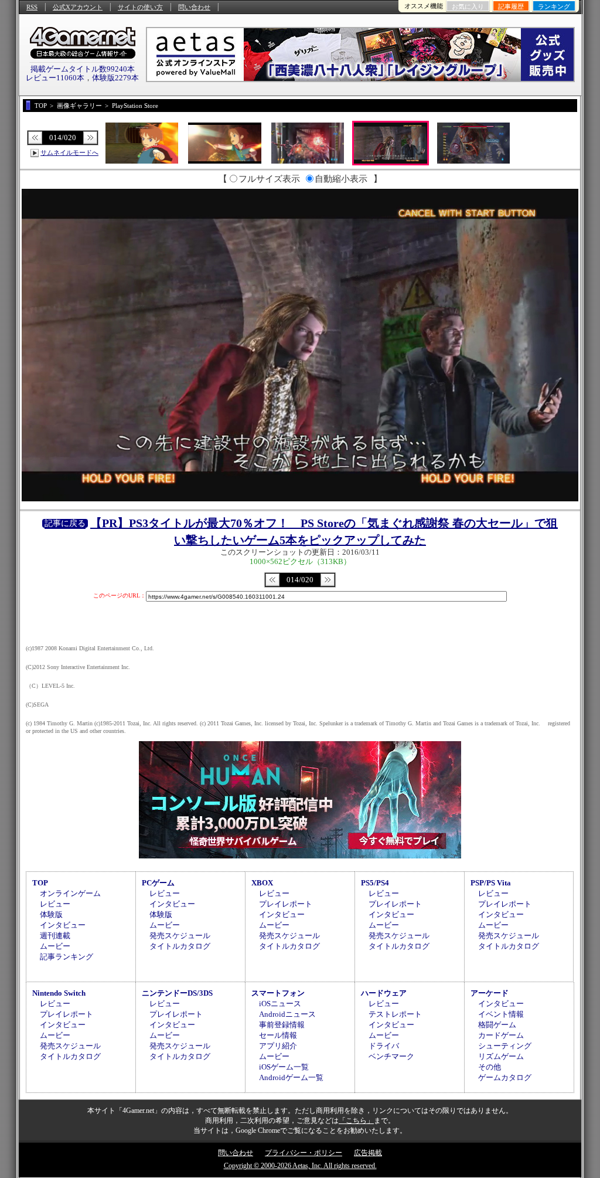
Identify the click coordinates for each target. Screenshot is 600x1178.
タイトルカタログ (179, 946)
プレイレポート (285, 903)
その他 (489, 1066)
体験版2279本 (115, 77)
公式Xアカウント (78, 7)
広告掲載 (368, 1153)
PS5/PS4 (375, 882)
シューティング (504, 1045)
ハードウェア (384, 993)
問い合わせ (194, 7)
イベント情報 (501, 1014)
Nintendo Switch (59, 993)
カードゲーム (501, 1035)
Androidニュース (287, 1014)
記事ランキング (66, 956)
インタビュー (63, 925)
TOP (40, 882)
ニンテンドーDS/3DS (177, 993)
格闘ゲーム (497, 1024)
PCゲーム (158, 882)
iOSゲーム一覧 (284, 1066)
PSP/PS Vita (491, 882)
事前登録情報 (282, 1024)
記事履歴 (511, 6)
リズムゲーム (501, 1056)
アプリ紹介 (278, 1045)
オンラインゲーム (70, 893)
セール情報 (278, 1035)
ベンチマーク (391, 1056)
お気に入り (468, 6)
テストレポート (395, 1014)
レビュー (55, 903)
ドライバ (384, 1045)
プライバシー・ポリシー (303, 1153)
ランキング (554, 6)
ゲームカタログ (504, 1077)
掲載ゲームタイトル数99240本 (82, 68)
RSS (32, 7)
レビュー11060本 (55, 77)
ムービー (55, 946)
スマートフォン (278, 993)
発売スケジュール (179, 935)
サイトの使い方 (140, 7)
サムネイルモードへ (69, 152)
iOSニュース (280, 1003)
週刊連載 (55, 935)
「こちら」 (356, 1120)
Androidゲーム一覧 (291, 1077)
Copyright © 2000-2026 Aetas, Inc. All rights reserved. (300, 1166)
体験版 (51, 914)
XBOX (262, 882)
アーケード (490, 993)
